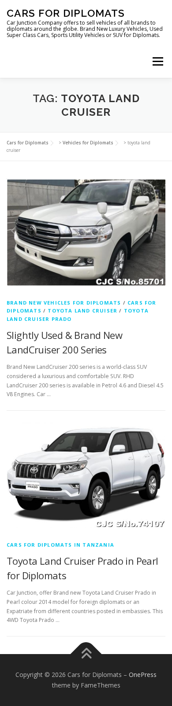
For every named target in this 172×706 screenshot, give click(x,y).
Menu (157, 61)
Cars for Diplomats (66, 13)
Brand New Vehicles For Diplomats (64, 302)
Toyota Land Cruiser (82, 310)
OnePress (143, 674)
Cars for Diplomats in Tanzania (60, 544)
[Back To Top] (86, 654)
